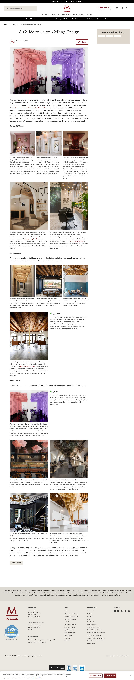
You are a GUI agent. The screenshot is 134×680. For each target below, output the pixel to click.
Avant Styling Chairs (27, 366)
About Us (90, 616)
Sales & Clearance (70, 624)
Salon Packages (69, 627)
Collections (67, 622)
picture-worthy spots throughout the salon (30, 108)
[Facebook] (115, 611)
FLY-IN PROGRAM (78, 15)
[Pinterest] (122, 611)
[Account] (122, 8)
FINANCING (45, 15)
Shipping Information (94, 635)
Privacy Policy (91, 624)
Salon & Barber (69, 611)
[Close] (131, 675)
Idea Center (68, 635)
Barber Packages (70, 633)
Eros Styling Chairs (76, 241)
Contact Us (90, 611)
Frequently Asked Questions (96, 633)
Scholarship (91, 622)
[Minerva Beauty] (67, 8)
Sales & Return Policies (94, 630)
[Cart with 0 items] (127, 8)
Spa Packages (69, 630)
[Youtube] (129, 611)
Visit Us (89, 614)
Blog (88, 619)
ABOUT (89, 15)
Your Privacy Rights (95, 675)
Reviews (67, 641)
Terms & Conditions (93, 627)
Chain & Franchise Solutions (96, 638)
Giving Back (91, 643)
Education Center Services (95, 641)
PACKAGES (55, 15)
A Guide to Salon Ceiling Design (49, 32)
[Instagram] (118, 611)
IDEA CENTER (66, 15)
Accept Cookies (110, 675)
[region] (67, 675)
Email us (30, 630)
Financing (67, 638)
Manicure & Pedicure (71, 614)
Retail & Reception (70, 619)
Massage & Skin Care (71, 616)
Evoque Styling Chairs (32, 239)
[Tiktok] (125, 611)
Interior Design (16, 562)
